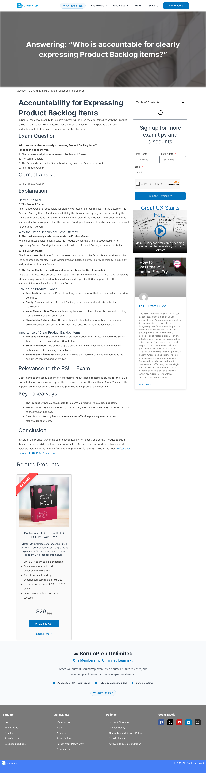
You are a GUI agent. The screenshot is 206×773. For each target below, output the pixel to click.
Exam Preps (11, 727)
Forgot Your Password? (70, 743)
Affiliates (62, 732)
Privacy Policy (117, 727)
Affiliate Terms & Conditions (125, 743)
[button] (183, 102)
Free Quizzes (12, 738)
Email (138, 166)
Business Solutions (15, 743)
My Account (64, 722)
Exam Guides (64, 738)
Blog (59, 727)
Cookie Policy (117, 738)
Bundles (9, 732)
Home (8, 722)
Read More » (145, 385)
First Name (141, 153)
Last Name (167, 153)
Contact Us (63, 749)
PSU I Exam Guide (152, 306)
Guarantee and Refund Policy (125, 732)
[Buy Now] (33, 759)
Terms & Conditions (120, 722)
